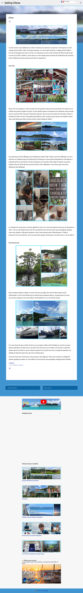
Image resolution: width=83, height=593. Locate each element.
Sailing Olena (12, 2)
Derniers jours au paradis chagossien (31, 535)
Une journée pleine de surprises (30, 480)
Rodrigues (25, 499)
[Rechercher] (81, 3)
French (67, 1)
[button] (10, 22)
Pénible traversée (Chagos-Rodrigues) (32, 517)
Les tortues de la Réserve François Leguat (33, 553)
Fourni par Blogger (42, 590)
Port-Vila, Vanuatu (18, 365)
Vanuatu (11, 363)
